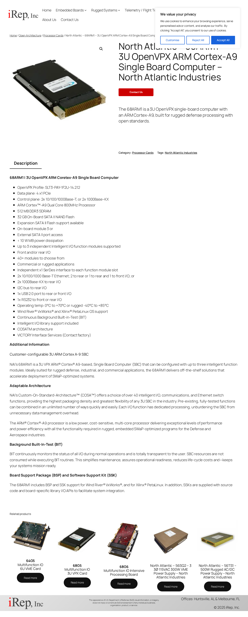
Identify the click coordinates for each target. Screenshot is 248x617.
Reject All (198, 40)
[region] (197, 28)
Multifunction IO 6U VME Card (30, 564)
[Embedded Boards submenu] (85, 10)
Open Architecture (30, 35)
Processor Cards (53, 35)
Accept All (223, 40)
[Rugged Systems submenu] (119, 10)
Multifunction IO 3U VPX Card (77, 569)
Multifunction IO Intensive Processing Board (124, 570)
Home (46, 10)
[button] (101, 48)
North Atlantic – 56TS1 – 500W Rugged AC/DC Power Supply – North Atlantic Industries (218, 571)
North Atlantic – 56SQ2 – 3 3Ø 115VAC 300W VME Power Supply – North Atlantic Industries (170, 571)
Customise (172, 40)
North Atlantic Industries (181, 152)
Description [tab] (26, 163)
